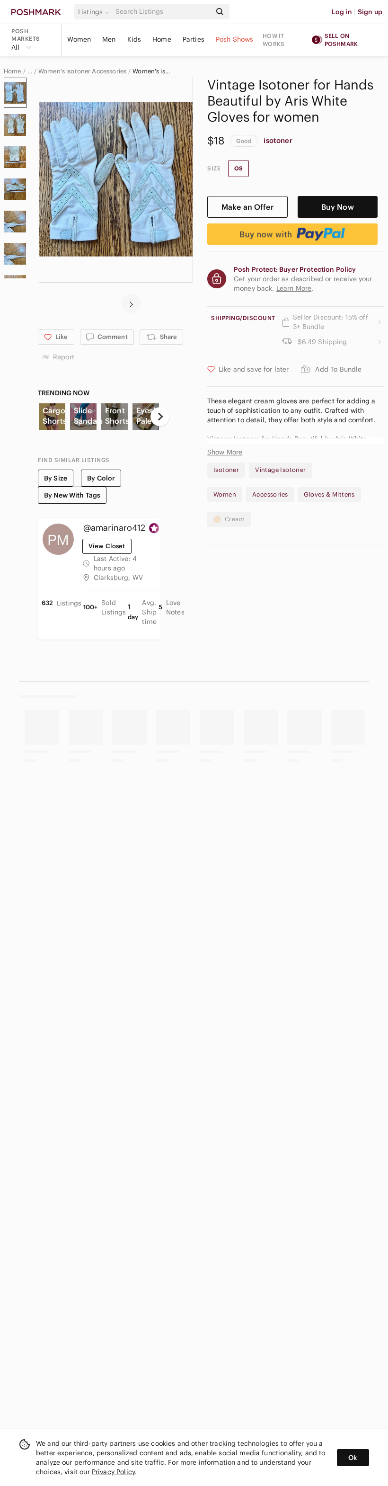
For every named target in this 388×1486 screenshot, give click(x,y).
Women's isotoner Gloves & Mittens (151, 71)
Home (161, 39)
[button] (95, 12)
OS (238, 168)
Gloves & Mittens (329, 494)
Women (79, 39)
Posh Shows (235, 39)
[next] (131, 303)
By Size (55, 478)
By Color (101, 478)
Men (108, 39)
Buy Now (337, 207)
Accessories (270, 494)
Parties (193, 39)
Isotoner (226, 470)
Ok (352, 1457)
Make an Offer (247, 207)
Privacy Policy (113, 1472)
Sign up (370, 12)
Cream (235, 519)
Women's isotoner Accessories (82, 71)
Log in (342, 12)
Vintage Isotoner (280, 470)
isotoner (278, 140)
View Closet (106, 546)
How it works (273, 39)
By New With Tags (72, 495)
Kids (134, 39)
